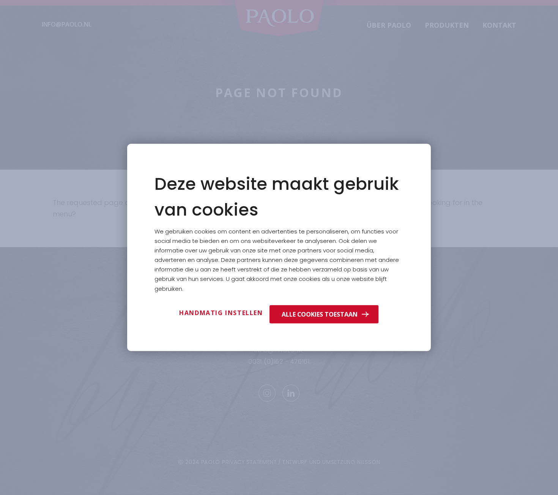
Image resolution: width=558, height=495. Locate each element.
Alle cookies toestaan (320, 314)
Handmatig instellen (221, 313)
